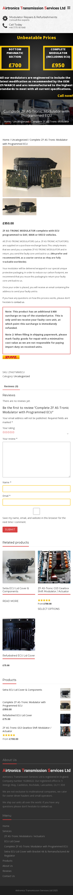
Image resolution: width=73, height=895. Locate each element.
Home (7, 121)
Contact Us (9, 876)
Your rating (9, 428)
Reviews (7, 871)
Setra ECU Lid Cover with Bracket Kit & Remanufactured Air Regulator (36, 853)
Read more (11, 601)
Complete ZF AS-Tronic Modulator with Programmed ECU (36, 846)
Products (7, 860)
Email (7, 495)
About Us (8, 865)
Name (7, 482)
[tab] (11, 386)
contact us (19, 302)
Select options (49, 609)
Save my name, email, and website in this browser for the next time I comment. (34, 520)
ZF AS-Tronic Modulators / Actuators (24, 836)
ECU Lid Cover (12, 841)
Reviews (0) (11, 386)
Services (7, 831)
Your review (10, 438)
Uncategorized (21, 121)
